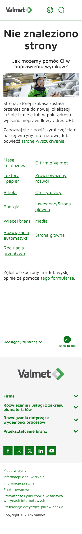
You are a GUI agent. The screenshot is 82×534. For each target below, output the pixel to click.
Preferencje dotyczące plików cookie (33, 507)
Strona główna (50, 235)
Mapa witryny (14, 470)
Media (41, 221)
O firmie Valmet (51, 162)
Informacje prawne (19, 483)
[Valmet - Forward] (23, 9)
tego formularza (57, 278)
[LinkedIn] (40, 450)
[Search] (61, 10)
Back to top (67, 346)
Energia (11, 206)
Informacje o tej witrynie (23, 477)
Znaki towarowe (16, 489)
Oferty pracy (48, 192)
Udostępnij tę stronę (21, 342)
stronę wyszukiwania (43, 141)
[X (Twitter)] (29, 450)
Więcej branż (17, 221)
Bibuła (10, 192)
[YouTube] (51, 450)
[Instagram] (18, 450)
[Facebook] (8, 450)
